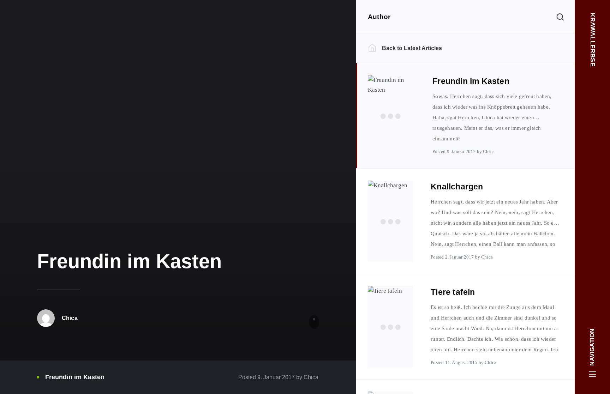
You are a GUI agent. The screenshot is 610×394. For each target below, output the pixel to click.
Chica (310, 377)
